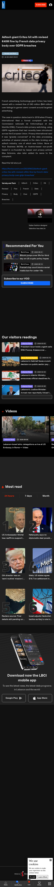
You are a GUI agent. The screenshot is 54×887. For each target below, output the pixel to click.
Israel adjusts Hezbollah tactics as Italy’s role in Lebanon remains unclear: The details (40, 618)
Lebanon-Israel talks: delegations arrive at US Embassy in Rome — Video (24, 446)
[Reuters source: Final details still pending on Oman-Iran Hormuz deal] (13, 605)
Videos (11, 411)
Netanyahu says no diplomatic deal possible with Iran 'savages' (40, 537)
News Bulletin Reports (29, 358)
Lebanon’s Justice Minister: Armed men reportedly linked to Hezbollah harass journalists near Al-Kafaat (36, 392)
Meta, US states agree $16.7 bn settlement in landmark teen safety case (39, 577)
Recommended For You (24, 246)
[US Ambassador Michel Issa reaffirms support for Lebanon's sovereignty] (13, 524)
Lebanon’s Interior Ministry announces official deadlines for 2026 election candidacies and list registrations (36, 377)
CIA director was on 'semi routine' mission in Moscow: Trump (13, 577)
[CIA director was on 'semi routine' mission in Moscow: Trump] (13, 564)
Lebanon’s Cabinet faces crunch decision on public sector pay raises (36, 363)
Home (6, 884)
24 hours (9, 496)
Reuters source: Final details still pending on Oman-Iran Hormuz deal (13, 618)
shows (39, 884)
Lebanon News (27, 343)
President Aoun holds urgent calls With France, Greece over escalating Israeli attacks (36, 349)
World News (25, 252)
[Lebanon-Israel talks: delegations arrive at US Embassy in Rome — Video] (25, 432)
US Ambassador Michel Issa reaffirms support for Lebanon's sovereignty (13, 537)
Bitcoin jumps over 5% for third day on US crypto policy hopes (34, 257)
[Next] (51, 432)
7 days (28, 496)
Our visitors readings (19, 337)
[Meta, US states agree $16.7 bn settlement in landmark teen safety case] (40, 564)
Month (46, 496)
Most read (13, 487)
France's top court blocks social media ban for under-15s (35, 269)
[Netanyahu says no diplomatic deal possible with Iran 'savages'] (40, 524)
